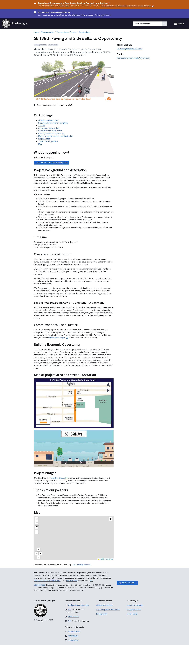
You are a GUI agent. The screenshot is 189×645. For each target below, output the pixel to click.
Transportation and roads (127, 58)
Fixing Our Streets (57, 478)
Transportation (47, 32)
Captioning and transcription (108, 609)
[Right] (40, 553)
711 (91, 580)
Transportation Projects (66, 32)
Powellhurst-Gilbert (134, 48)
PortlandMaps (109, 559)
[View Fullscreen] (36, 532)
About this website (135, 605)
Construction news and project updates (51, 162)
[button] (179, 24)
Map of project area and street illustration (55, 136)
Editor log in (132, 614)
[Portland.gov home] (15, 23)
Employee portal (134, 609)
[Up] (38, 549)
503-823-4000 (71, 580)
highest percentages (56, 337)
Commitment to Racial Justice (50, 131)
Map (40, 144)
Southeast (121, 48)
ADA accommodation (104, 605)
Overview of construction (48, 128)
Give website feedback (82, 565)
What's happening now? (48, 120)
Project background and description (53, 123)
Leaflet (101, 559)
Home (36, 32)
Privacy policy (101, 614)
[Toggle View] (110, 519)
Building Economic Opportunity (51, 133)
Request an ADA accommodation (47, 580)
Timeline (41, 125)
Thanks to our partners (48, 141)
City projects (144, 58)
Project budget (44, 138)
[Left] (36, 553)
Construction (84, 32)
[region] (74, 538)
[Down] (38, 557)
